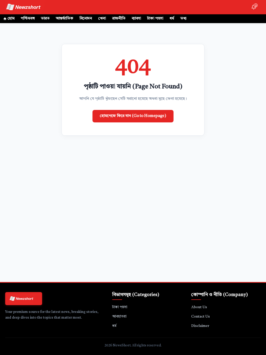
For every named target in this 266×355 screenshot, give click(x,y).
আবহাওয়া (119, 316)
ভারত (45, 19)
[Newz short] (26, 7)
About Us (199, 307)
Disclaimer (200, 326)
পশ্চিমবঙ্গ (28, 19)
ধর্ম (172, 19)
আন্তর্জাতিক (64, 19)
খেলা (102, 19)
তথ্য (183, 19)
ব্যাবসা (136, 19)
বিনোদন (85, 19)
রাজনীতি (118, 19)
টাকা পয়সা (155, 19)
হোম (11, 19)
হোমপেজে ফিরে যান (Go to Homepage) (133, 116)
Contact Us (200, 316)
